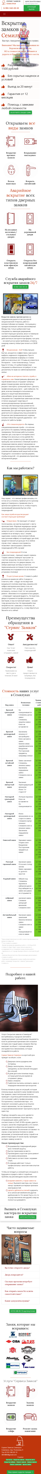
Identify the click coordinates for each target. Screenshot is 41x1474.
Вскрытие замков (19, 1460)
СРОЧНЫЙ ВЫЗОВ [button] (31, 8)
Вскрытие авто (30, 1460)
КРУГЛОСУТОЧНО (27, 1217)
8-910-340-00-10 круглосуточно (23, 1311)
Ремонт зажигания (15, 1464)
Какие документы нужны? (17, 1301)
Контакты (9, 1460)
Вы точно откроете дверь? (17, 1268)
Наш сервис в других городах (20, 1472)
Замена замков (32, 1462)
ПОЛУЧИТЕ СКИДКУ (20, 112)
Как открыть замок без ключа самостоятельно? (19, 1292)
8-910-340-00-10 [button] (20, 287)
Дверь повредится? (14, 1275)
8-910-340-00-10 (11, 8)
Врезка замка (27, 1464)
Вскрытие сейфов (9, 1462)
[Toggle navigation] (4, 14)
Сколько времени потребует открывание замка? (18, 1283)
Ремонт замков (21, 1462)
